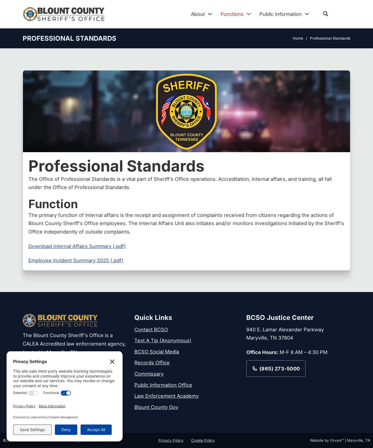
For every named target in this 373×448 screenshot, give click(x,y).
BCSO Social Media (156, 352)
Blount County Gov (156, 407)
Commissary (149, 374)
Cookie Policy (203, 440)
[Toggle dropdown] (210, 13)
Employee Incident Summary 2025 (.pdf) (75, 260)
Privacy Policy (170, 440)
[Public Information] (306, 13)
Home (298, 38)
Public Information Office (163, 385)
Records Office (152, 362)
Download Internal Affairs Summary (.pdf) (77, 246)
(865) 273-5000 (279, 369)
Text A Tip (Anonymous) (162, 340)
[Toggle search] (326, 14)
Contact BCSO (151, 329)
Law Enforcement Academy (166, 396)
